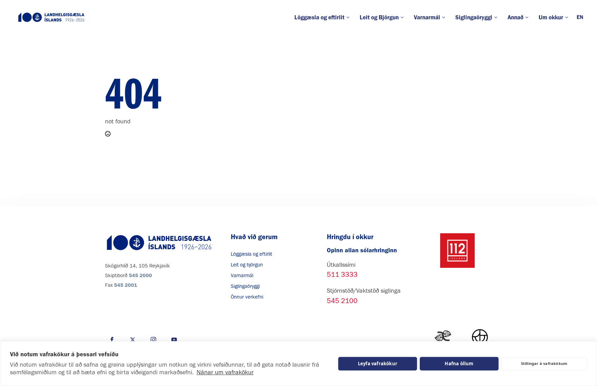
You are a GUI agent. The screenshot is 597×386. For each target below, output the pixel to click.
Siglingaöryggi (473, 17)
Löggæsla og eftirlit (319, 17)
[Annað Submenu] (528, 17)
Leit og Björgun (379, 17)
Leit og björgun (247, 265)
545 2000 (140, 275)
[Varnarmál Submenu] (445, 17)
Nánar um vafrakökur (225, 372)
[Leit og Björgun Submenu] (404, 17)
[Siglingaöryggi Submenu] (497, 17)
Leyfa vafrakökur (377, 363)
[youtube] (174, 340)
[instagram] (153, 340)
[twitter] (133, 340)
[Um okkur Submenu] (568, 17)
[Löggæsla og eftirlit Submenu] (349, 17)
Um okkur (551, 17)
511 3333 (342, 274)
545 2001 (125, 285)
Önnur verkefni (247, 297)
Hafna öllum (459, 363)
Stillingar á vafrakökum (544, 363)
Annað (515, 17)
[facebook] (112, 340)
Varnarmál (427, 17)
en (580, 17)
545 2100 (342, 300)
